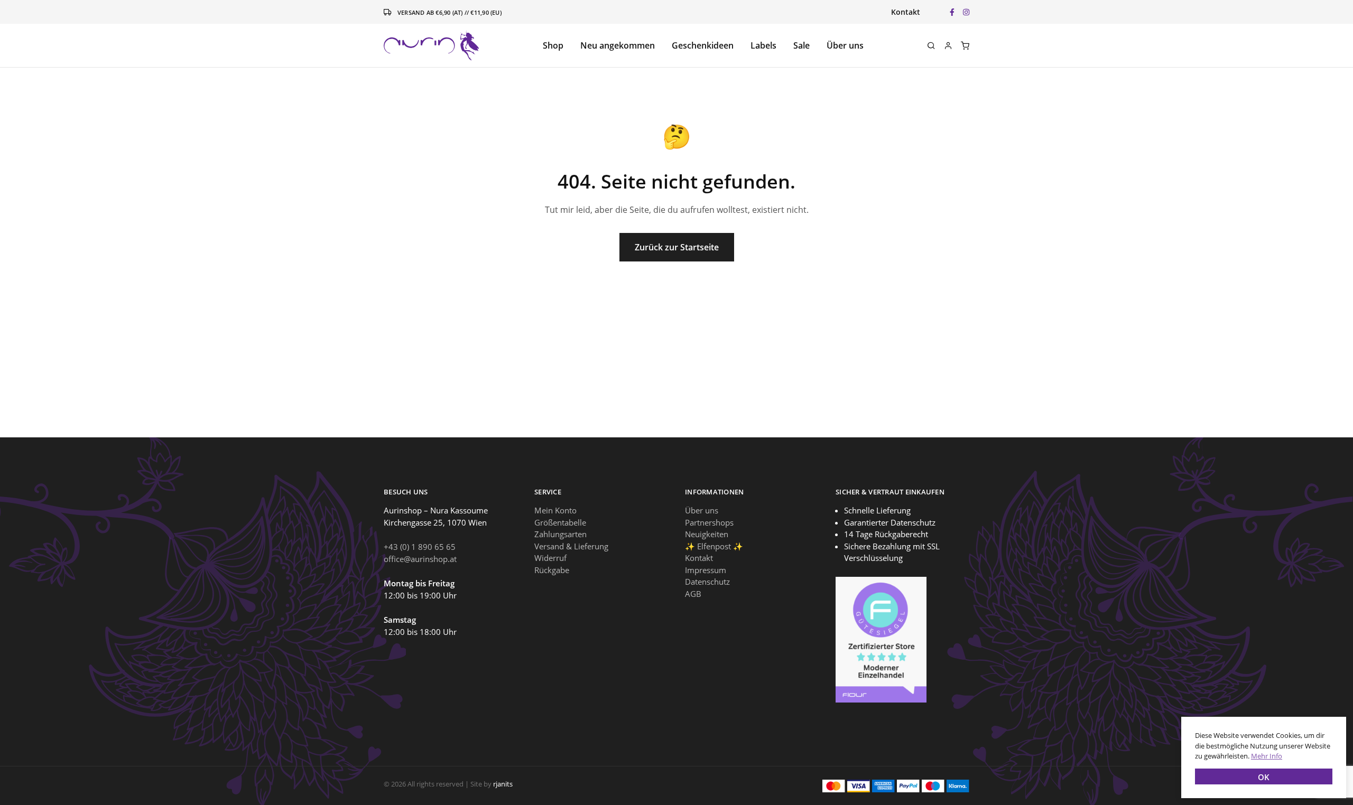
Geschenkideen (703, 45)
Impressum (705, 570)
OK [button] (1263, 777)
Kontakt (905, 12)
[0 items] (965, 45)
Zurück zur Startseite (677, 247)
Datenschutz (707, 581)
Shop (553, 45)
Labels (763, 45)
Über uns (845, 45)
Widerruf (550, 558)
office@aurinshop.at (420, 559)
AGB (693, 593)
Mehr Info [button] (1266, 756)
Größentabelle (560, 522)
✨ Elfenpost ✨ (714, 546)
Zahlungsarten (560, 534)
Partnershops (709, 522)
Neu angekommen (617, 45)
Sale (801, 45)
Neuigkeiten (706, 534)
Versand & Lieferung (571, 546)
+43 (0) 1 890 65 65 (420, 546)
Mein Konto (555, 510)
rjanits (503, 784)
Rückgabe (551, 570)
